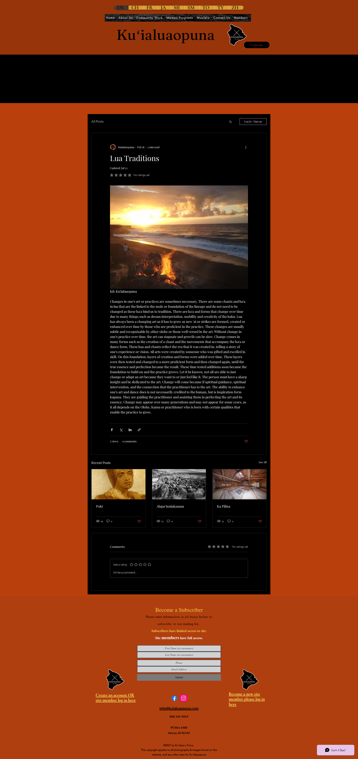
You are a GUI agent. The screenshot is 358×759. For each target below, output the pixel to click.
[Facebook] (174, 698)
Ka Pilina (223, 506)
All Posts (97, 121)
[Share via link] (139, 430)
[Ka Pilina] (239, 484)
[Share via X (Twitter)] (121, 430)
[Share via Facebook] (112, 430)
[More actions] (246, 147)
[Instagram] (183, 698)
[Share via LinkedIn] (130, 430)
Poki (99, 506)
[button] (230, 121)
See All (263, 462)
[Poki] (118, 484)
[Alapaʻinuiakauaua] (179, 484)
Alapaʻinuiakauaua (170, 506)
